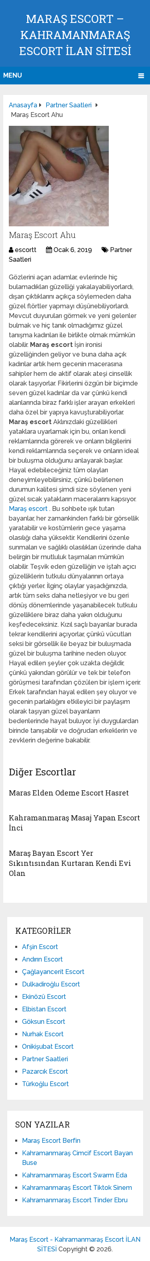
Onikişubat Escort (48, 1046)
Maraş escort (29, 509)
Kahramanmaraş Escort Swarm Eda (74, 1175)
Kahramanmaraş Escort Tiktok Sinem (77, 1187)
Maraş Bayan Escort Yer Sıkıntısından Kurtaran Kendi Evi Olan (70, 863)
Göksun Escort (43, 1021)
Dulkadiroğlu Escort (51, 984)
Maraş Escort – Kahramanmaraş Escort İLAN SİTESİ (75, 34)
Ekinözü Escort (44, 997)
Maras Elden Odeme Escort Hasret (69, 793)
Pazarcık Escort (45, 1071)
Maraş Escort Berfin (51, 1140)
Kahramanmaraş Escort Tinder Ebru (75, 1200)
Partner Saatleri (45, 1059)
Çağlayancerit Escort (53, 972)
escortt (25, 250)
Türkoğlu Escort (45, 1084)
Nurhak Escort (43, 1034)
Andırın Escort (42, 959)
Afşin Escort (40, 947)
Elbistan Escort (44, 1009)
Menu (12, 75)
